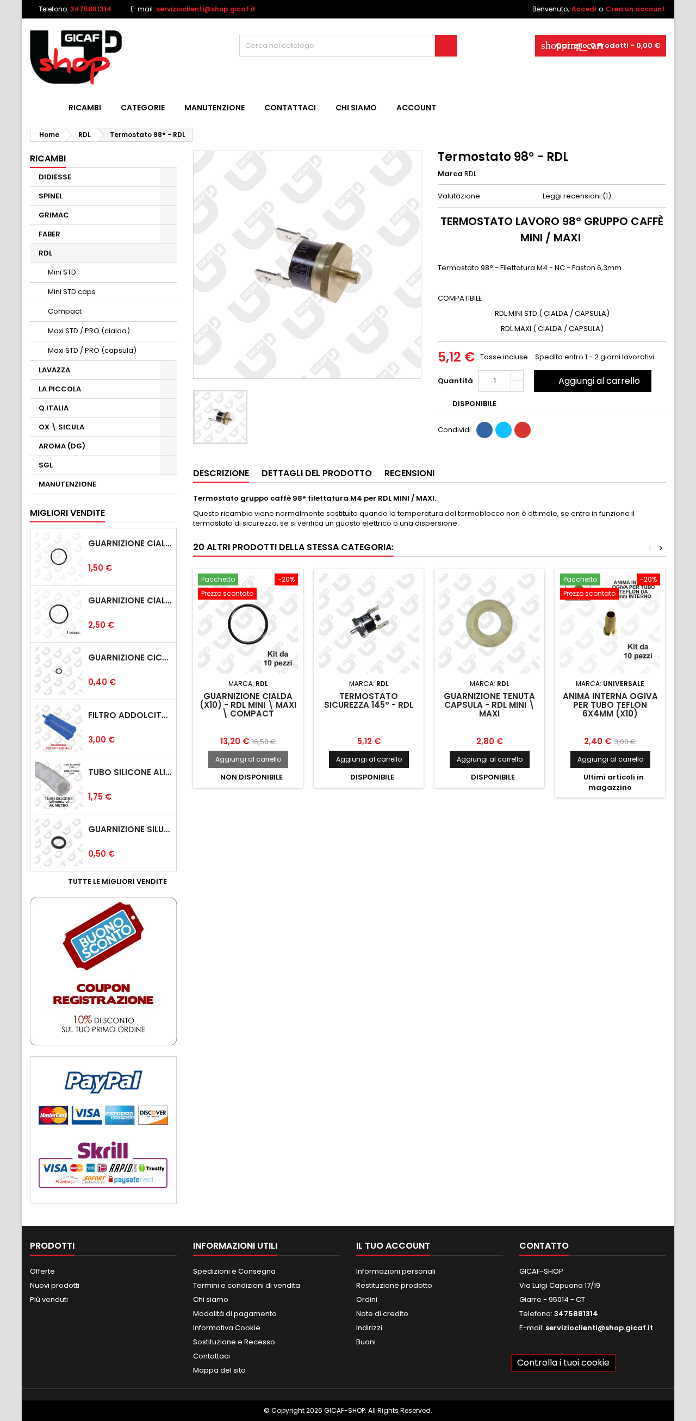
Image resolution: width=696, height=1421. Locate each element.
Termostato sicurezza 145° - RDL (368, 700)
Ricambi (85, 107)
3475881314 (90, 9)
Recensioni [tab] (409, 473)
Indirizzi (369, 1328)
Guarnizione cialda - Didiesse (130, 543)
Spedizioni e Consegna (234, 1271)
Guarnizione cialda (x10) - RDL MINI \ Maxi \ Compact (248, 704)
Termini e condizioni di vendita (246, 1285)
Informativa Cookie (226, 1328)
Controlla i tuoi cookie (563, 1362)
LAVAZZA (54, 370)
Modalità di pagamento (235, 1313)
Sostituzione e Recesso (234, 1342)
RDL (45, 253)
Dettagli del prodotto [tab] (317, 473)
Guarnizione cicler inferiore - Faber (130, 657)
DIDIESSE (55, 177)
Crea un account (635, 9)
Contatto (544, 1245)
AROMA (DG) (62, 446)
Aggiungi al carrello (591, 381)
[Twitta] (503, 430)
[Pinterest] (522, 430)
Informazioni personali (396, 1271)
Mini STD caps (72, 291)
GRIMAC (54, 215)
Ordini (366, 1299)
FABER (49, 234)
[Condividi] (484, 430)
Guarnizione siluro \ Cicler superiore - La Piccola (130, 829)
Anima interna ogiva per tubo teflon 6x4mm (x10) (610, 704)
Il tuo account (393, 1245)
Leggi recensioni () (577, 196)
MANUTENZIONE (214, 107)
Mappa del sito (219, 1370)
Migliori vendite (67, 513)
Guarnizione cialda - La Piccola (130, 600)
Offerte (42, 1271)
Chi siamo (356, 107)
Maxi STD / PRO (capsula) (92, 350)
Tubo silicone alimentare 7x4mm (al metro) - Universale (130, 772)
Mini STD (62, 272)
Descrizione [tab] (221, 473)
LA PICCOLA (60, 389)
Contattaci (290, 107)
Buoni (366, 1342)
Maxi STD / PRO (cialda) (89, 331)
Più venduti (49, 1299)
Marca (450, 174)
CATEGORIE (143, 107)
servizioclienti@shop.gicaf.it (206, 9)
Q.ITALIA (54, 408)
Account (416, 107)
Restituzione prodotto (394, 1285)
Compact (65, 311)
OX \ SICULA (61, 427)
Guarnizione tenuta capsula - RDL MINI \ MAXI (489, 704)
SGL (46, 465)
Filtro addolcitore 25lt (130, 715)
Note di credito (382, 1313)
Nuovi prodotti (54, 1285)
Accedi (583, 9)
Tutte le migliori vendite (121, 882)
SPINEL (51, 196)
